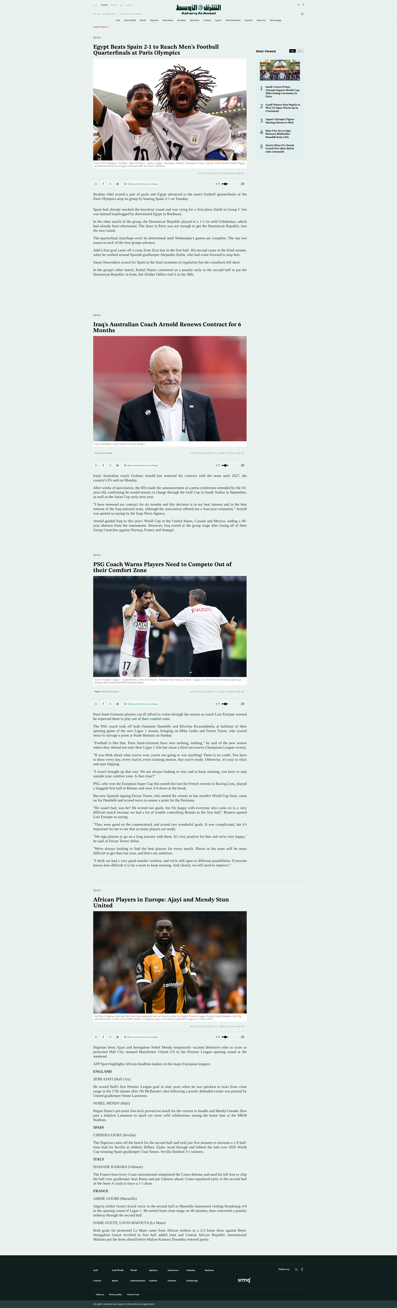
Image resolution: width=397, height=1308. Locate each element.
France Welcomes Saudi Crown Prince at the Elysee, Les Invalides (146, 26)
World (143, 20)
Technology (275, 20)
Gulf (118, 20)
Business (194, 20)
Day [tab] (292, 51)
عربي (95, 5)
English (104, 5)
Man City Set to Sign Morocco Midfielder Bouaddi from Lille (278, 134)
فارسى (129, 5)
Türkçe (114, 5)
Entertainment (233, 20)
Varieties (181, 20)
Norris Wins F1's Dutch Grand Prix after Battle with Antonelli (279, 148)
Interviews (167, 20)
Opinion (154, 20)
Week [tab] (299, 51)
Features (261, 20)
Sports (218, 20)
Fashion (249, 20)
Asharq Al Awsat (103, 452)
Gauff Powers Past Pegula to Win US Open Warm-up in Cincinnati (282, 108)
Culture (207, 20)
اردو (121, 5)
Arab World (130, 20)
